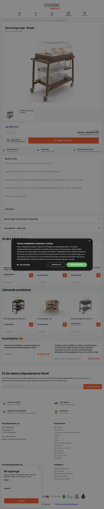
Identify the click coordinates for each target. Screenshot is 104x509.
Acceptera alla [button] (76, 265)
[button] (23, 265)
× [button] (89, 241)
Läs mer (71, 259)
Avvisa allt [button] (56, 265)
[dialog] (52, 254)
